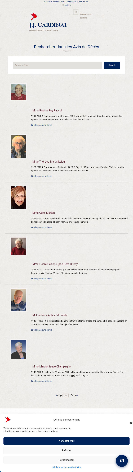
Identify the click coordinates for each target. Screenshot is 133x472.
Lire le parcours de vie (41, 125)
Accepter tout (66, 440)
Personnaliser (66, 459)
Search (112, 65)
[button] (128, 419)
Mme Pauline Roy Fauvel (47, 110)
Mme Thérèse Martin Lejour (49, 161)
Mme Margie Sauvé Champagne (51, 366)
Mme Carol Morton (43, 212)
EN (122, 460)
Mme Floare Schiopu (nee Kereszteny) (55, 264)
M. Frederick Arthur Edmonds (49, 315)
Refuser (66, 450)
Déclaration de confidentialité (66, 467)
